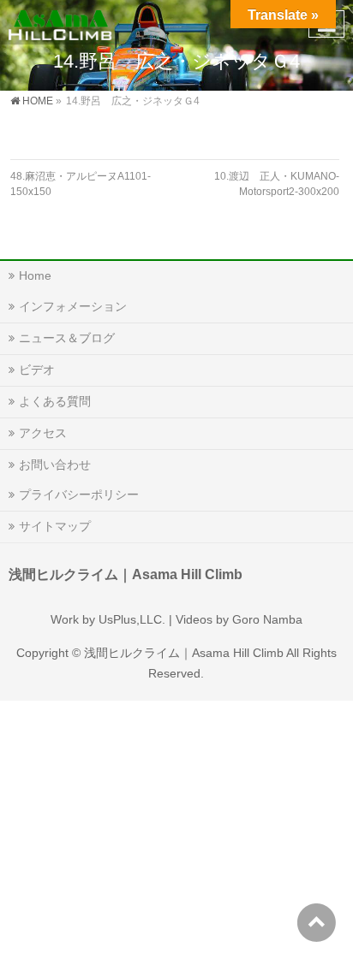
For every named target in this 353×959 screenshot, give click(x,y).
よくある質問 (55, 401)
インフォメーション (73, 306)
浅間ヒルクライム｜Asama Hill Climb (184, 653)
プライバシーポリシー (79, 494)
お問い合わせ (55, 464)
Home (35, 275)
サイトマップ (55, 526)
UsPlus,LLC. (132, 619)
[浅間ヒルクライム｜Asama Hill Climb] (61, 21)
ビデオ (37, 369)
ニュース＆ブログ (67, 338)
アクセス (43, 433)
